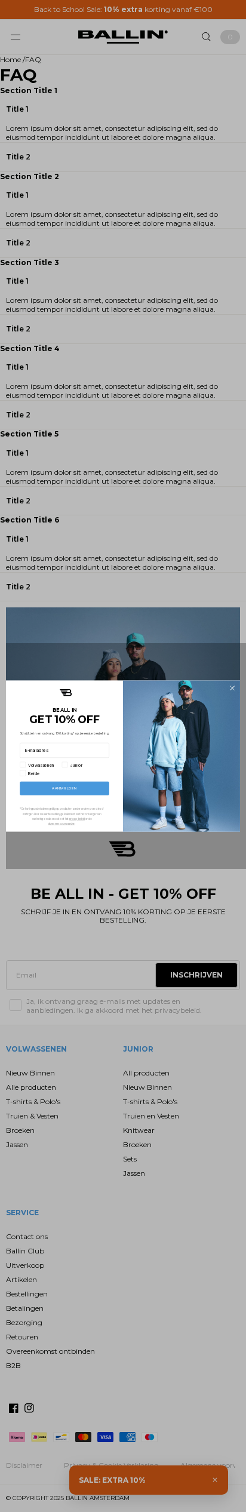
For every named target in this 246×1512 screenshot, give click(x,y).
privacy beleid (77, 818)
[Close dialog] (232, 688)
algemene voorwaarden (61, 823)
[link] (66, 692)
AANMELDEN (64, 788)
